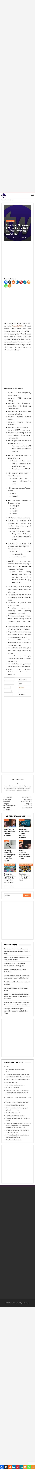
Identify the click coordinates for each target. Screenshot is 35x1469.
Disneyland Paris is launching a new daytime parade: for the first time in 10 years (17, 951)
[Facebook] (6, 282)
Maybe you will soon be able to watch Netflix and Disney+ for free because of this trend (17, 996)
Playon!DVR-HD (17, 326)
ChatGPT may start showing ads (15, 1105)
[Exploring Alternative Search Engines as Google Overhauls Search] (10, 844)
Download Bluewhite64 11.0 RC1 (15, 1115)
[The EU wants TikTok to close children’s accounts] (10, 823)
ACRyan (21, 688)
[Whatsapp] (6, 286)
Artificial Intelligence (26, 864)
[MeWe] (25, 282)
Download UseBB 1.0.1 (12, 1088)
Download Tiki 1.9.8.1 (12, 1082)
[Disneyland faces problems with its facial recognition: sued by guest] (10, 868)
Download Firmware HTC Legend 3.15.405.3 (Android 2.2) (26, 804)
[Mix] (28, 282)
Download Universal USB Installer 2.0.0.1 (17, 1102)
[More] (9, 286)
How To (21, 820)
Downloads (10, 221)
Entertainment (9, 864)
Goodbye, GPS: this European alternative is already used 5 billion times (15, 1011)
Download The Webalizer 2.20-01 (15, 1069)
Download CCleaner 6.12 (13, 1113)
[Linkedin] (17, 282)
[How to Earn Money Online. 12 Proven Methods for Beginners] (25, 823)
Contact (8, 1072)
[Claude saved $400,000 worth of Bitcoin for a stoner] (25, 868)
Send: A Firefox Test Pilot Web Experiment (18, 1079)
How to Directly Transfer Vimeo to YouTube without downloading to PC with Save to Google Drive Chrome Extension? (18, 1125)
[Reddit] (13, 282)
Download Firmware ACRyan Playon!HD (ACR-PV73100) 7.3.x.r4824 (9, 805)
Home (8, 1066)
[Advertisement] (17, 17)
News (6, 820)
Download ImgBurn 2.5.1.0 (13, 1140)
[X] (9, 282)
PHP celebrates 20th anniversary (15, 1085)
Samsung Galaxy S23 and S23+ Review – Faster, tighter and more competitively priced (17, 1093)
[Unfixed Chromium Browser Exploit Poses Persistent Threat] (25, 844)
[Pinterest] (21, 282)
